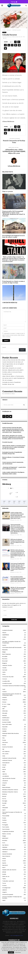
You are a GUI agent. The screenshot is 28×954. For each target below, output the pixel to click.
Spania (4, 863)
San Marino (5, 845)
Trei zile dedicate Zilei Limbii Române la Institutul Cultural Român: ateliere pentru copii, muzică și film (17, 579)
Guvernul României (7, 747)
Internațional (5, 762)
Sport (3, 867)
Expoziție (4, 726)
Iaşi (3, 749)
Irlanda (4, 765)
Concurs (4, 678)
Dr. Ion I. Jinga (6, 704)
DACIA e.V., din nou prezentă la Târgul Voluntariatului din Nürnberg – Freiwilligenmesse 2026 (18, 589)
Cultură (4, 691)
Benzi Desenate (6, 654)
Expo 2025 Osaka (7, 724)
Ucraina (4, 885)
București (4, 661)
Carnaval (4, 670)
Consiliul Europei (7, 683)
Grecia (4, 744)
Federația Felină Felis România (10, 733)
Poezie (4, 818)
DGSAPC (4, 697)
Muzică (4, 796)
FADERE (4, 731)
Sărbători (4, 851)
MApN (3, 785)
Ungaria (4, 892)
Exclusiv (4, 32)
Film (3, 738)
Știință (4, 872)
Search (4, 347)
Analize (4, 637)
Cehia (3, 672)
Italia (3, 771)
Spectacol (5, 865)
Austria (4, 645)
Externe (4, 729)
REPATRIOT (5, 838)
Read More (18, 952)
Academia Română (7, 630)
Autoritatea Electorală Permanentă (11, 647)
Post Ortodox (6, 829)
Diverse (4, 702)
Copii (3, 689)
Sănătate (4, 847)
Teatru (4, 878)
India (3, 756)
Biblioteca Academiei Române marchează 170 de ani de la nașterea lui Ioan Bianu (17, 541)
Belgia (4, 652)
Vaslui (3, 900)
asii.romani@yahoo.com (16, 935)
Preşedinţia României (8, 831)
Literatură (5, 780)
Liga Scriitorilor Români (8, 778)
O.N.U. (3, 805)
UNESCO (4, 890)
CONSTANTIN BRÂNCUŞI (9, 302)
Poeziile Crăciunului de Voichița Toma (14, 141)
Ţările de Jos (5, 876)
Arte (3, 639)
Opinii (3, 810)
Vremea (4, 479)
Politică (4, 820)
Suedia (4, 874)
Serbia (4, 858)
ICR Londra (5, 753)
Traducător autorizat (8, 881)
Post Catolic (5, 827)
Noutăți (4, 803)
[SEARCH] (24, 404)
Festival (4, 735)
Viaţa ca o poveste (7, 191)
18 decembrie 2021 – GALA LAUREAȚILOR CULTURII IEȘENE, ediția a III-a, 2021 (14, 151)
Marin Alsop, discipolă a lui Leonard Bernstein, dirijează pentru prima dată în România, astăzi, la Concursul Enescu (12, 370)
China (3, 674)
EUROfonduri (5, 717)
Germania (5, 742)
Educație (4, 713)
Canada (4, 667)
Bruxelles (4, 656)
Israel (3, 767)
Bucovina (4, 658)
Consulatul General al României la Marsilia (13, 685)
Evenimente (5, 720)
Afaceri (4, 632)
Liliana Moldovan (8, 36)
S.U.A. (3, 842)
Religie (4, 836)
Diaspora (4, 699)
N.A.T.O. (4, 798)
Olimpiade (5, 807)
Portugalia (5, 824)
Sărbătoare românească (8, 849)
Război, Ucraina (6, 833)
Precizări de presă (7, 374)
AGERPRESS (5, 634)
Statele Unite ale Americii (9, 869)
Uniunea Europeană (7, 894)
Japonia (4, 774)
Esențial (4, 715)
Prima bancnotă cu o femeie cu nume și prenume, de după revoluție (13, 282)
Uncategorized (6, 887)
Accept (11, 952)
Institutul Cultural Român (9, 758)
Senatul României (7, 854)
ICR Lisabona (5, 751)
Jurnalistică (5, 776)
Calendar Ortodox (7, 665)
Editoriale (5, 508)
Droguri (4, 706)
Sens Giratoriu (6, 856)
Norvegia (4, 800)
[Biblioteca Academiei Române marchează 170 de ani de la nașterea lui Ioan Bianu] (6, 542)
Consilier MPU (6, 681)
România (4, 840)
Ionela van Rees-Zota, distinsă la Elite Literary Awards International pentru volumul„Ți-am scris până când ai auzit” (17, 515)
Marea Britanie (6, 787)
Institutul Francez (7, 760)
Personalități (5, 815)
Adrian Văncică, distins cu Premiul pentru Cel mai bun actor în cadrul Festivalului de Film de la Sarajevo (13, 378)
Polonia (4, 822)
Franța (4, 740)
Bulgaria (4, 663)
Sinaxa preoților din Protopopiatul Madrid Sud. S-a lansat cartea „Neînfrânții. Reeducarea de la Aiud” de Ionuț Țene (13, 213)
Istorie (4, 769)
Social (4, 860)
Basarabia (5, 649)
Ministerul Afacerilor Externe (10, 789)
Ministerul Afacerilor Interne (10, 791)
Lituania (4, 782)
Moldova (4, 794)
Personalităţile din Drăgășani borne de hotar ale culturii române (13, 236)
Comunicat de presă (7, 676)
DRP (3, 708)
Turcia (4, 883)
